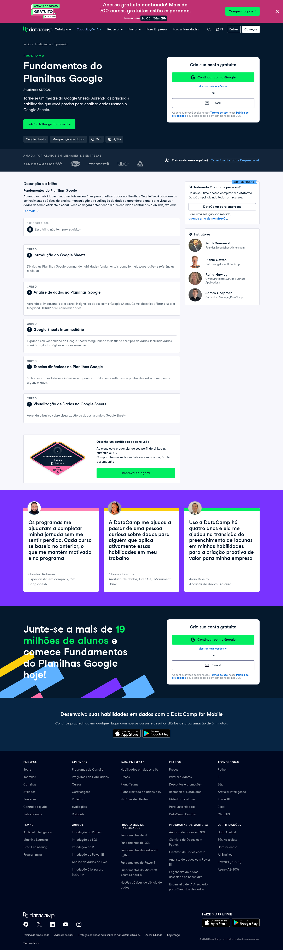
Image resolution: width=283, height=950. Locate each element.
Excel (221, 806)
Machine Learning (35, 839)
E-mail (216, 103)
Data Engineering (35, 847)
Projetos (77, 799)
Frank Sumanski (218, 243)
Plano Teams (129, 784)
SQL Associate (227, 839)
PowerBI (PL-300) (229, 862)
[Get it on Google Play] (156, 733)
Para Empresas (157, 29)
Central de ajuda (35, 806)
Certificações (81, 792)
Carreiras (29, 784)
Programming (32, 854)
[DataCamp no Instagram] (78, 924)
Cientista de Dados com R (187, 852)
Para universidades (186, 29)
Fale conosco (32, 814)
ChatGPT (224, 814)
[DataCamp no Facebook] (25, 924)
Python (222, 769)
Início (26, 44)
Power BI (224, 799)
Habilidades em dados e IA (139, 769)
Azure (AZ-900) (228, 869)
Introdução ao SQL (84, 839)
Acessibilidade (153, 935)
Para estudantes (180, 777)
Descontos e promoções (185, 784)
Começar (251, 29)
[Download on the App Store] (127, 733)
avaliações (79, 806)
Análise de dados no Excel (90, 862)
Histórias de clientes (134, 799)
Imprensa (29, 777)
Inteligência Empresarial (51, 44)
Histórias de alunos (182, 799)
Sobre (27, 769)
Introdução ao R (83, 847)
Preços (125, 777)
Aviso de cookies (64, 935)
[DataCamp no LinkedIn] (52, 924)
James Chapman (219, 293)
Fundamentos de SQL (135, 842)
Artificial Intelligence (232, 792)
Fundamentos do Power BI (138, 862)
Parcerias (29, 799)
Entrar (233, 29)
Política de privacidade (36, 935)
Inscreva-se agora (135, 473)
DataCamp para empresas (222, 206)
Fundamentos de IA (134, 835)
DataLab (78, 814)
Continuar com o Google (216, 77)
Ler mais (29, 211)
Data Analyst (227, 832)
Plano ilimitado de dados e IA (141, 792)
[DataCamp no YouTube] (65, 924)
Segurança (173, 935)
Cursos (76, 784)
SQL (220, 784)
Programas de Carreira (88, 769)
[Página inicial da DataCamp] (37, 29)
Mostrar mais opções (211, 86)
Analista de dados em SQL (187, 832)
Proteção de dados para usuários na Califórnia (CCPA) (109, 935)
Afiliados (29, 792)
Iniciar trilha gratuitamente (49, 124)
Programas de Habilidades (90, 777)
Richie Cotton (216, 260)
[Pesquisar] (209, 29)
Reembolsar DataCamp (185, 792)
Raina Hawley (216, 274)
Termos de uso (219, 112)
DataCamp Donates (183, 814)
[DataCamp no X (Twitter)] (39, 924)
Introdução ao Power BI (88, 854)
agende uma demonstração (208, 218)
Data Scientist (227, 847)
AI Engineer (225, 854)
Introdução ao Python (87, 832)
